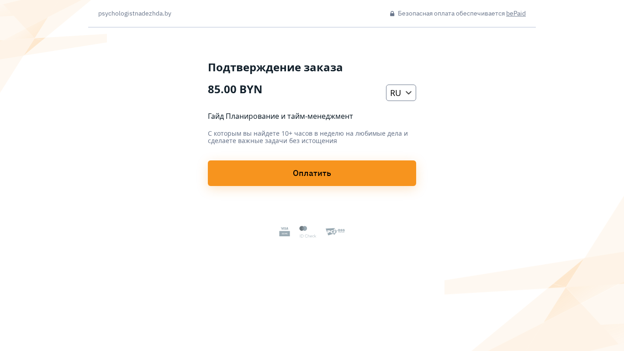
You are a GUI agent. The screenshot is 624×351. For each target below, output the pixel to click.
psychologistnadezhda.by (134, 13)
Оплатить (312, 173)
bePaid (516, 13)
